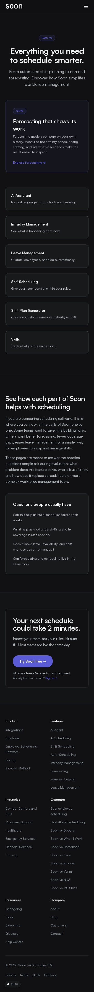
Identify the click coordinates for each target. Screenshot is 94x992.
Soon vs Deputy (62, 830)
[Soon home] (14, 6)
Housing (11, 855)
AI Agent (57, 730)
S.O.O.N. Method (17, 768)
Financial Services (18, 847)
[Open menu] (86, 6)
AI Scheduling (61, 738)
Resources (13, 900)
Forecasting (59, 771)
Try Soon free (32, 661)
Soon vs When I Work (67, 838)
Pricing (10, 760)
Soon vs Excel (61, 855)
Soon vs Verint (61, 871)
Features (57, 721)
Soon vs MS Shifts (64, 888)
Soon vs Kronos (62, 863)
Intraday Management (67, 763)
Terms (24, 975)
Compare (58, 799)
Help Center (14, 942)
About (55, 909)
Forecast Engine (62, 779)
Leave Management (65, 787)
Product (11, 721)
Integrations (14, 730)
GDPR (36, 975)
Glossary (11, 933)
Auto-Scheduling (63, 754)
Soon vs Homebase (65, 847)
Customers (59, 925)
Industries (12, 799)
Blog (54, 917)
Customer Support (19, 822)
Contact (57, 933)
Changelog (13, 909)
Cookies (50, 975)
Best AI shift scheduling (68, 822)
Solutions (12, 738)
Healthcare (13, 830)
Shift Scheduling (63, 746)
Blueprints (12, 925)
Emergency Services (20, 838)
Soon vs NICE (61, 880)
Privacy (10, 975)
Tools (9, 917)
